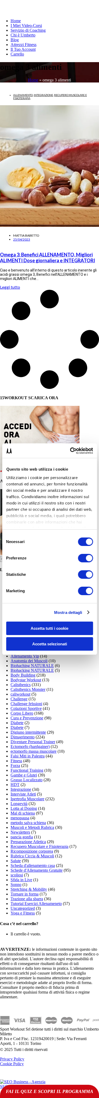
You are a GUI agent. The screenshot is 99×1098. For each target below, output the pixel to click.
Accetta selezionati (49, 644)
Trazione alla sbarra (27, 899)
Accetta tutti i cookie (49, 628)
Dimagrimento (23, 737)
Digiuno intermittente (28, 732)
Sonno (16, 884)
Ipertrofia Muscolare (27, 799)
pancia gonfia (22, 837)
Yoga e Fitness (23, 913)
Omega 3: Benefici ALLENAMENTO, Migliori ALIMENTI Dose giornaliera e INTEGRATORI (47, 257)
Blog (15, 40)
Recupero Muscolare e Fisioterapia (39, 846)
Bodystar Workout (26, 680)
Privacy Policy (12, 1059)
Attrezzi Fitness (23, 44)
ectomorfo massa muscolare (33, 751)
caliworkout (20, 694)
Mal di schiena (23, 813)
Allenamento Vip (25, 656)
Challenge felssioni (26, 703)
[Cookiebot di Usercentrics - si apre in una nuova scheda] (70, 450)
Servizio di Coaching (28, 30)
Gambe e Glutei (24, 775)
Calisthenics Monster (28, 689)
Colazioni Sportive (26, 708)
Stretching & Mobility (29, 889)
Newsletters (20, 832)
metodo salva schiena (28, 822)
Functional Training (27, 770)
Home (16, 21)
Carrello (17, 54)
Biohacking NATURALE (32, 670)
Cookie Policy (12, 1064)
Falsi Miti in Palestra (28, 756)
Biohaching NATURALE (32, 665)
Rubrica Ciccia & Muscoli (32, 856)
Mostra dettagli (68, 612)
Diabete (17, 722)
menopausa (20, 818)
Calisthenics (21, 684)
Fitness (16, 761)
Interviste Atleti (23, 794)
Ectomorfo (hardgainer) (30, 746)
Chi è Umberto (23, 35)
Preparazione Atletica (28, 841)
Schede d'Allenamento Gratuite (37, 870)
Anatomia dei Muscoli (29, 661)
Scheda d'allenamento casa (33, 865)
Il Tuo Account (23, 49)
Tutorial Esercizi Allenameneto (36, 903)
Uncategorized (23, 908)
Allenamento (23, 95)
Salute (16, 860)
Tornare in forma (25, 894)
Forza (15, 765)
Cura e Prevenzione (27, 718)
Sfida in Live (21, 880)
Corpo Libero (22, 713)
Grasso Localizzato (27, 780)
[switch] (85, 558)
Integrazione (43, 95)
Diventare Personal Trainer (33, 741)
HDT (15, 784)
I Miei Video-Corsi (26, 25)
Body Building (23, 675)
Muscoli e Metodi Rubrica (32, 827)
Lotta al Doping (24, 808)
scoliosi (17, 875)
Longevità (19, 803)
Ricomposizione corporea (32, 851)
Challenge (19, 699)
